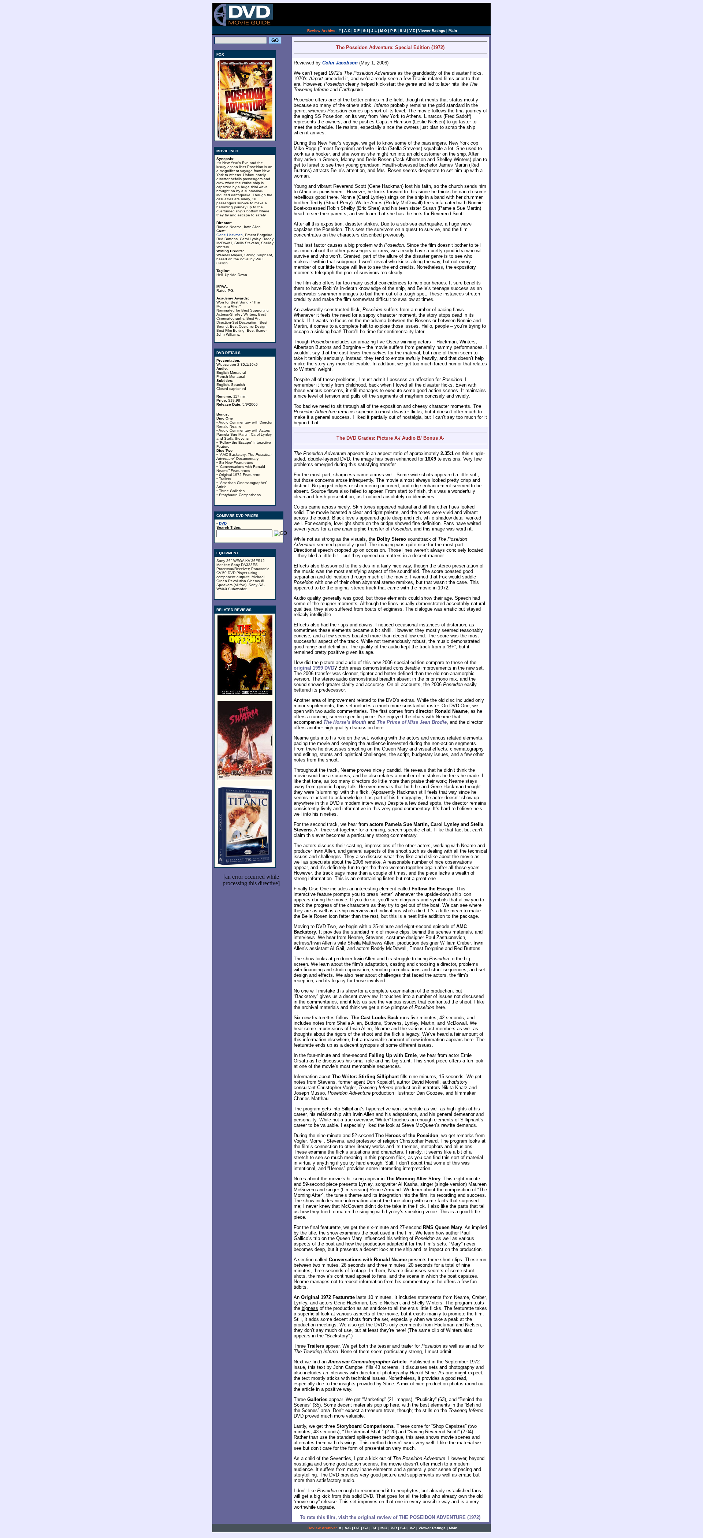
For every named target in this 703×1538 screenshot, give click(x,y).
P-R (393, 31)
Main (453, 31)
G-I (365, 31)
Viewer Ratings (431, 31)
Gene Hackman (229, 235)
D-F (357, 31)
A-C (347, 31)
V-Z (412, 31)
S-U (403, 31)
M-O (383, 31)
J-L (374, 31)
